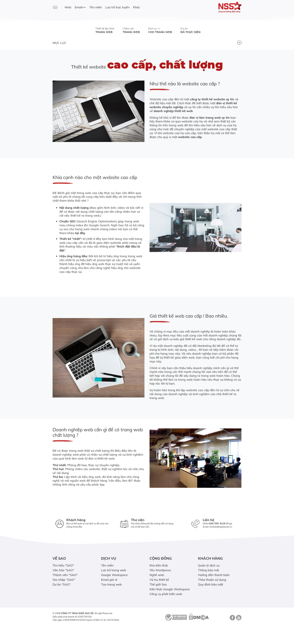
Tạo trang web (111, 584)
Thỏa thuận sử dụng (212, 579)
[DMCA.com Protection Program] (199, 617)
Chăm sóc (131, 30)
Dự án (190, 30)
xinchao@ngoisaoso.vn (220, 526)
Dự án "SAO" (62, 584)
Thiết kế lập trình (104, 30)
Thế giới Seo (158, 584)
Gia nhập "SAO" (64, 579)
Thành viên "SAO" (65, 575)
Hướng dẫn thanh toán (214, 575)
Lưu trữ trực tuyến (117, 7)
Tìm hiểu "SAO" (63, 565)
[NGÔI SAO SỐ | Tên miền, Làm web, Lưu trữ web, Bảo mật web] (219, 7)
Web (67, 7)
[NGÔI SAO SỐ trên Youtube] (238, 618)
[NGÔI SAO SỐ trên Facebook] (232, 618)
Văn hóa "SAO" (63, 570)
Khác (136, 7)
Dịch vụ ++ (160, 30)
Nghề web (157, 575)
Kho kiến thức (159, 565)
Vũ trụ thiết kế (159, 579)
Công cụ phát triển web (166, 594)
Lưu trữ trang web (113, 570)
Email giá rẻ (109, 579)
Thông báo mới (208, 570)
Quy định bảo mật (210, 584)
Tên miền (95, 7)
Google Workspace (114, 575)
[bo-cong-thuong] (176, 617)
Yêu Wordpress (160, 570)
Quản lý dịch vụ (208, 565)
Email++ (80, 7)
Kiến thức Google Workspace (170, 589)
